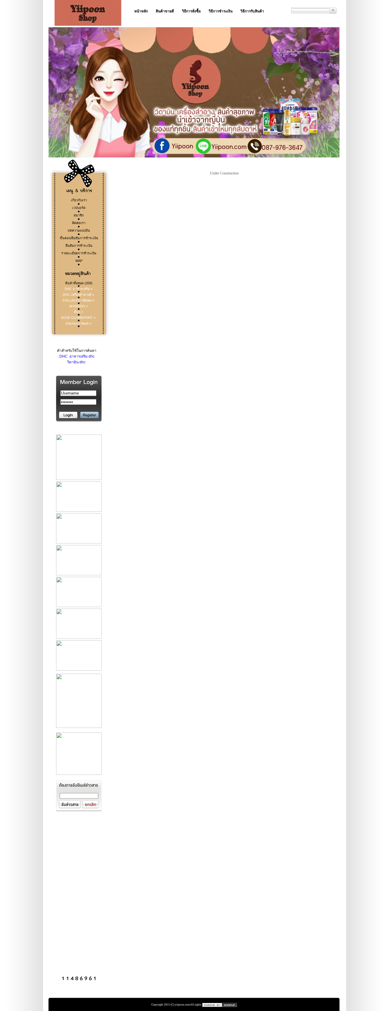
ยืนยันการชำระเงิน (78, 245)
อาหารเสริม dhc (82, 356)
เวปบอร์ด (78, 208)
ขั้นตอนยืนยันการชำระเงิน (79, 238)
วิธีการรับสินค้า (252, 11)
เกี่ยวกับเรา (79, 200)
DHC (63, 356)
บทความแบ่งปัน (79, 230)
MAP (78, 261)
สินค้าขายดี (165, 11)
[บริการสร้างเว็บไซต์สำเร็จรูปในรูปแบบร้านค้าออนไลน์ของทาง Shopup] (219, 1004)
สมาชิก (79, 215)
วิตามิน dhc (76, 362)
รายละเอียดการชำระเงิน (78, 253)
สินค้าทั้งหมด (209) (78, 283)
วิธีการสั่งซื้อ (191, 11)
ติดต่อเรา (78, 223)
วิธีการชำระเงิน (220, 11)
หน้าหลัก (141, 11)
